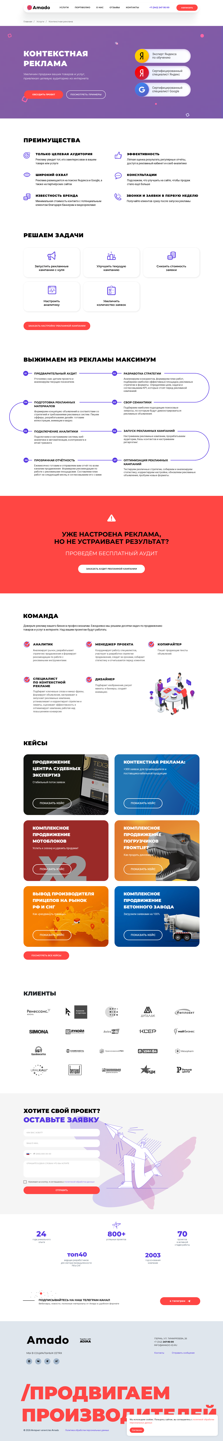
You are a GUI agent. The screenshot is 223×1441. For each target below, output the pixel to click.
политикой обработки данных (79, 1182)
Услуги (40, 21)
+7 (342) (164, 1341)
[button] (187, 8)
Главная (28, 21)
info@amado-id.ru (165, 1345)
